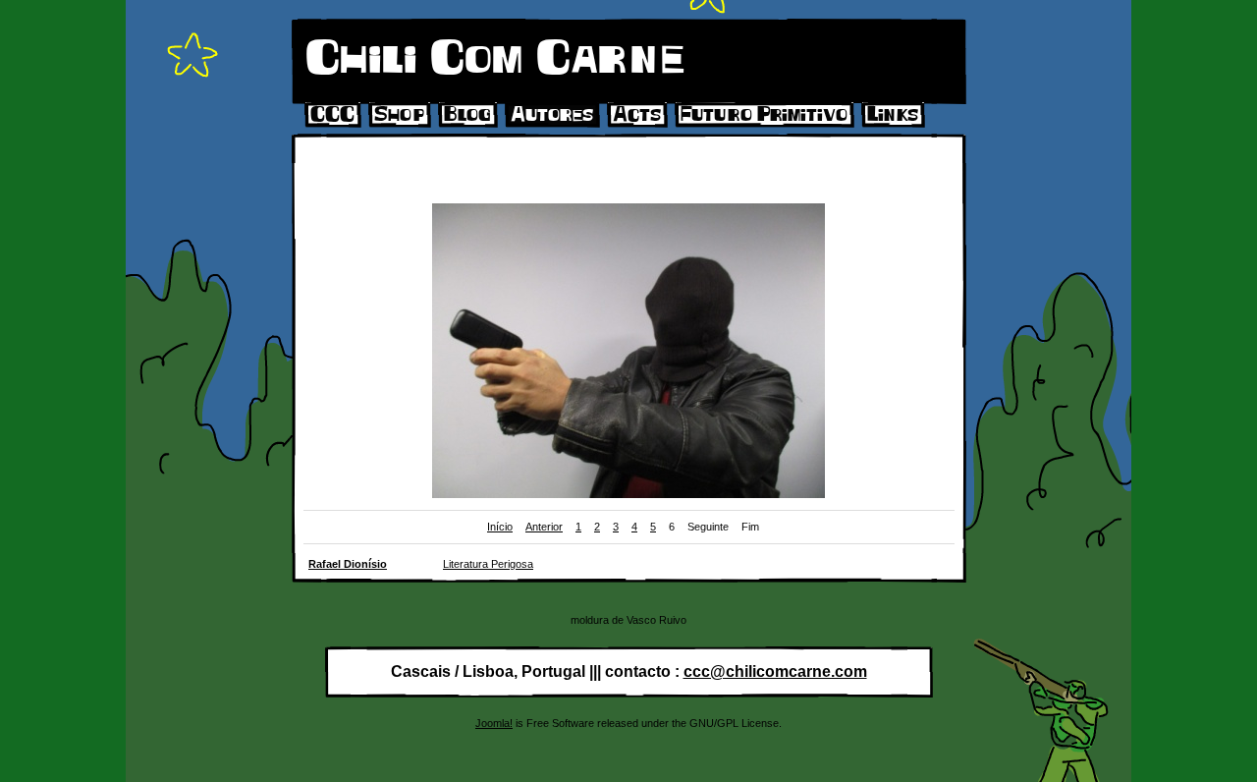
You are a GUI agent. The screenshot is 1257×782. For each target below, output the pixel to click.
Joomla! (494, 723)
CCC (332, 115)
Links (892, 115)
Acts (637, 115)
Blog (467, 115)
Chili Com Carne (494, 59)
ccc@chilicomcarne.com (775, 671)
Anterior (544, 526)
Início (500, 526)
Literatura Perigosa (488, 564)
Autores (552, 115)
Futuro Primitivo (764, 115)
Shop (399, 115)
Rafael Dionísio (347, 564)
